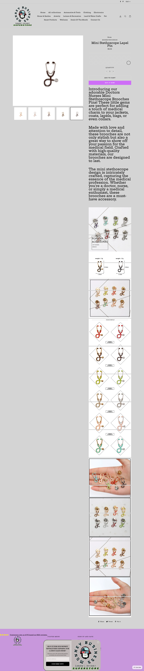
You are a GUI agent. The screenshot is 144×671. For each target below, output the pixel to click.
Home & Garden (44, 16)
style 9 (128, 57)
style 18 (128, 63)
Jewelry (57, 16)
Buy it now (110, 82)
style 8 (124, 57)
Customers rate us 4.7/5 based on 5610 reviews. (28, 635)
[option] (48, 70)
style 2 (96, 57)
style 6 (114, 57)
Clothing (87, 12)
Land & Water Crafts (92, 16)
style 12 (100, 63)
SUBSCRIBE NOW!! (58, 664)
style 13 (105, 63)
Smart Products (50, 20)
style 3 (100, 57)
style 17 (124, 63)
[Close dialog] (98, 642)
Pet (105, 16)
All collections (54, 12)
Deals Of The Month (79, 20)
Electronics (99, 12)
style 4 (105, 57)
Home (43, 12)
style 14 (110, 63)
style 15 (114, 63)
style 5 (110, 57)
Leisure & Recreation (72, 16)
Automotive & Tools (72, 12)
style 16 (119, 63)
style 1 (91, 57)
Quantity (110, 67)
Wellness (64, 20)
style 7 (119, 57)
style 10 (91, 63)
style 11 (96, 63)
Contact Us (95, 20)
